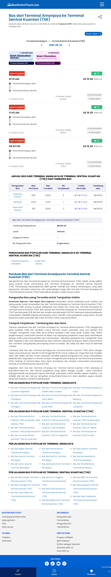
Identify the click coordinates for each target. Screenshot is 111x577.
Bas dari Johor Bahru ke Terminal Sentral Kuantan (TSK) (23, 496)
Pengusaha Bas (64, 516)
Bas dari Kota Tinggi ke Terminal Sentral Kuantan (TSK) (54, 481)
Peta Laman (7, 527)
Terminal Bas (63, 520)
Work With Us (63, 551)
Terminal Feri (63, 527)
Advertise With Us (65, 547)
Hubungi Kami (8, 520)
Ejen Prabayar (63, 540)
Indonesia (6, 540)
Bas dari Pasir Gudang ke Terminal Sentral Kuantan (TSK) (85, 500)
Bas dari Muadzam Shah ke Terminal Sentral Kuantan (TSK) (85, 489)
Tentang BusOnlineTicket (14, 516)
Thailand (6, 537)
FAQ (4, 523)
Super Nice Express (18, 208)
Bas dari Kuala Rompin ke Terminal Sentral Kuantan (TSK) (54, 492)
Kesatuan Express (17, 195)
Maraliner (17, 202)
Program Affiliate (65, 537)
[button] (21, 58)
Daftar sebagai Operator (68, 544)
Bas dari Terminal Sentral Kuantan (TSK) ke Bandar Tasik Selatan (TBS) (25, 420)
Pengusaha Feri (64, 523)
